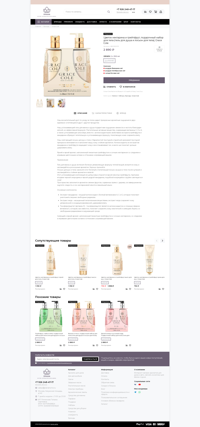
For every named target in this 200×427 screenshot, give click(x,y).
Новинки (72, 412)
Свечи (70, 379)
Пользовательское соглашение (114, 398)
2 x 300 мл (109, 61)
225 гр (71, 282)
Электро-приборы (75, 389)
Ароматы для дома (76, 373)
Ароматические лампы (77, 392)
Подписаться (90, 359)
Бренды (128, 96)
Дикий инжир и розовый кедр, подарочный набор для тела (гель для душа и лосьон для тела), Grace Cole (115, 334)
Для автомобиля (75, 376)
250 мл (38, 282)
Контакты (136, 22)
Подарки (72, 402)
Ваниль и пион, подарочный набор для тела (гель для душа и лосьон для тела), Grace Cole (82, 334)
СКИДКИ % (80, 22)
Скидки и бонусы (108, 386)
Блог (126, 22)
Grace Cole (135, 96)
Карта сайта (54, 424)
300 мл (105, 282)
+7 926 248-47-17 (126, 9)
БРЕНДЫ (58, 22)
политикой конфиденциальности (59, 363)
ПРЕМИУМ (68, 22)
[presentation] (156, 240)
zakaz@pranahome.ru (47, 388)
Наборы (122, 96)
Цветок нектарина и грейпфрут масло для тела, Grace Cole (82, 278)
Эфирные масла (74, 383)
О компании (115, 22)
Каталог (45, 22)
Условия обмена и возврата (112, 401)
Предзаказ (134, 80)
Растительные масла (76, 386)
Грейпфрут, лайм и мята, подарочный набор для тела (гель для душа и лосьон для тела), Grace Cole (50, 334)
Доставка (92, 22)
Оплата (103, 22)
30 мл (137, 282)
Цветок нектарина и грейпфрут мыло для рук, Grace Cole (116, 278)
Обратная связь (107, 383)
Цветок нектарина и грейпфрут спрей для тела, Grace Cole (49, 278)
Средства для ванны (76, 395)
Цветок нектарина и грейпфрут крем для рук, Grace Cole (149, 278)
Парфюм (71, 399)
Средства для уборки (77, 408)
